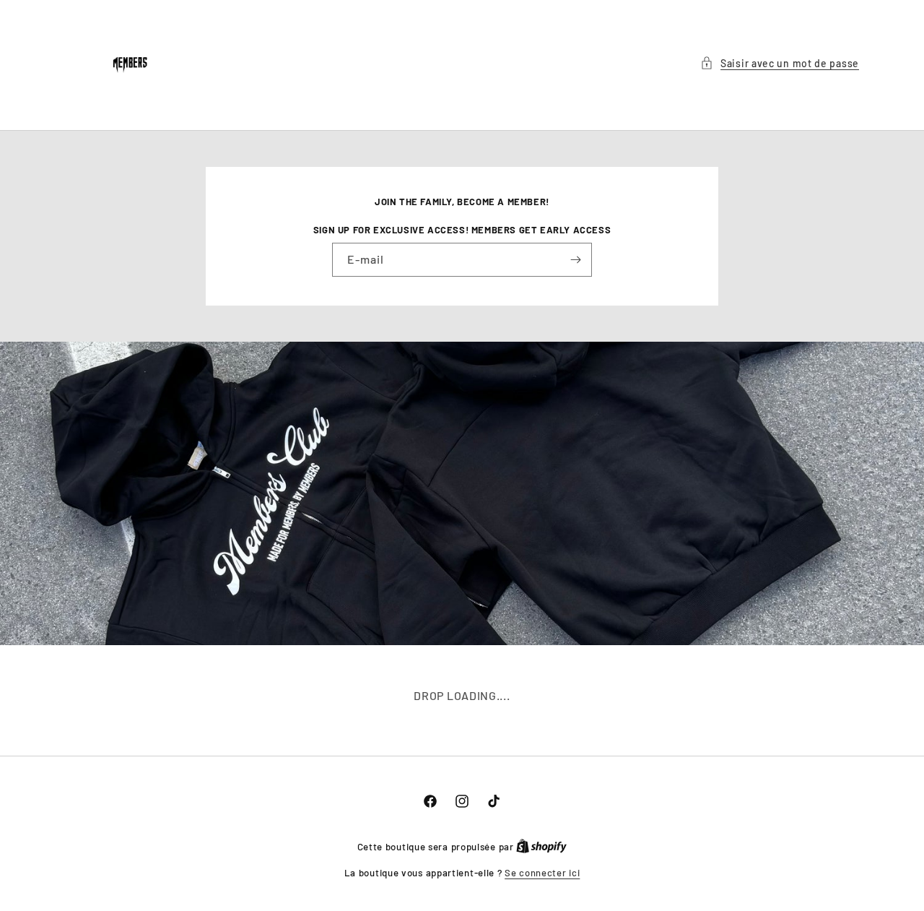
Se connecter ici (542, 872)
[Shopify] (541, 846)
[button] (779, 63)
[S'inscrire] (575, 260)
